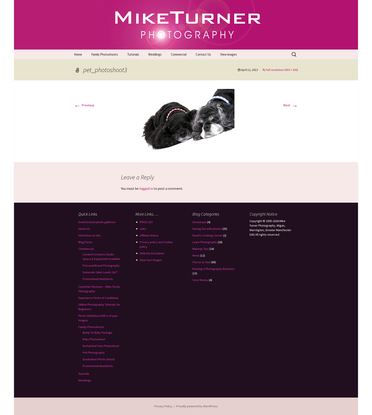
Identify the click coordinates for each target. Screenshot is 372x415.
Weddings (155, 54)
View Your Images (151, 260)
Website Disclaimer (152, 253)
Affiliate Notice (149, 235)
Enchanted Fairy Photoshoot (101, 346)
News (196, 255)
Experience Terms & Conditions (98, 298)
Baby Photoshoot (94, 339)
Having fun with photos (207, 229)
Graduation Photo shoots (99, 359)
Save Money (200, 280)
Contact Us (203, 54)
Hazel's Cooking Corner (207, 235)
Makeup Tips (200, 249)
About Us (84, 229)
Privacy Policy (163, 406)
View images (228, 54)
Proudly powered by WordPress (197, 406)
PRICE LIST (146, 222)
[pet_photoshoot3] (186, 121)
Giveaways (199, 222)
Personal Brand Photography (101, 265)
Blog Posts (85, 242)
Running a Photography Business (213, 269)
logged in (146, 188)
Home (78, 54)
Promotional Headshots (98, 279)
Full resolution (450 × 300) (282, 70)
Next (290, 105)
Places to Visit (201, 262)
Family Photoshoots (104, 54)
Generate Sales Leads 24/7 (100, 272)
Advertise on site (89, 235)
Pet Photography (94, 352)
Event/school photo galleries (97, 222)
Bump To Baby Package (97, 332)
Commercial (178, 54)
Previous (84, 105)
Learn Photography (204, 242)
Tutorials (133, 54)
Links (143, 229)
